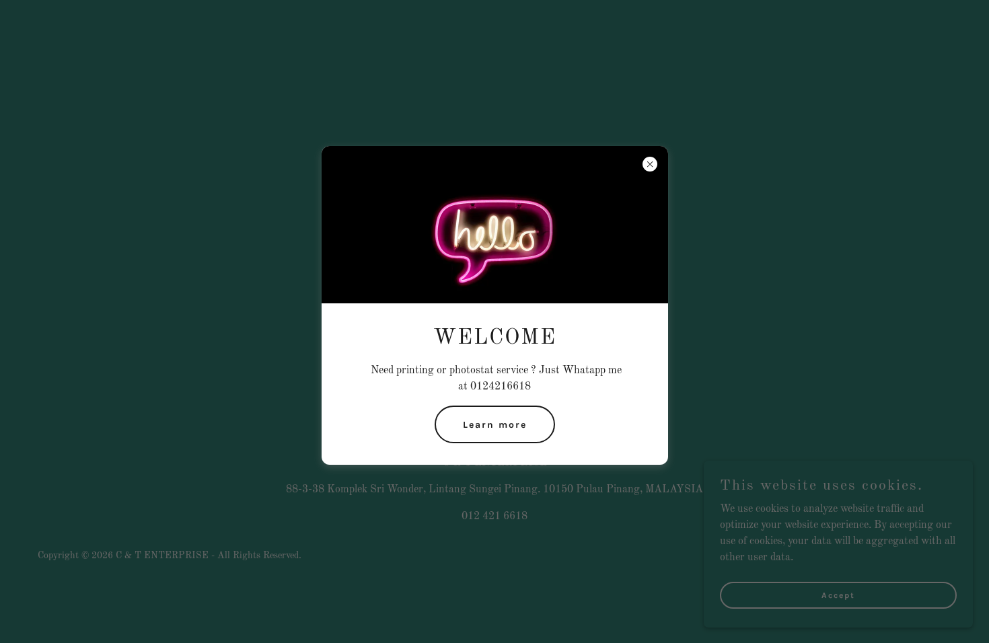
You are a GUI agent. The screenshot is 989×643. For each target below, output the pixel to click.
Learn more (495, 424)
